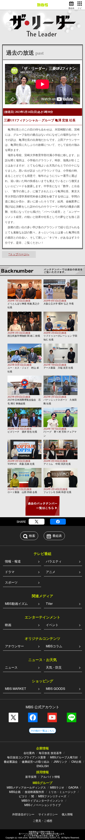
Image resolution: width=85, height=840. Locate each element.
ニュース (11, 667)
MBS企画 (15, 792)
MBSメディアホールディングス (26, 787)
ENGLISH (43, 766)
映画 (8, 625)
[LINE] (71, 717)
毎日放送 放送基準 (50, 753)
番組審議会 (11, 762)
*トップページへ (18, 254)
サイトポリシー (48, 814)
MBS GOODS (55, 688)
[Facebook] (58, 522)
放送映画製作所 (34, 792)
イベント (52, 625)
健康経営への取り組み (35, 762)
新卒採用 (30, 777)
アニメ (50, 571)
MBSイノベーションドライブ (42, 805)
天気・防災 (54, 667)
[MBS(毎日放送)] (42, 5)
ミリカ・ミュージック (62, 792)
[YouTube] (52, 717)
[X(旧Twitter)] (36, 522)
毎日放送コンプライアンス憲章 (26, 757)
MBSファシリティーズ (52, 796)
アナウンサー (14, 646)
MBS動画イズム (16, 603)
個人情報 (67, 814)
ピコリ (23, 796)
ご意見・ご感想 (42, 821)
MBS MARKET (15, 688)
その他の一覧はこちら (42, 730)
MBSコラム (54, 646)
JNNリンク (60, 762)
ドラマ (9, 571)
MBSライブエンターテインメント (42, 800)
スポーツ (11, 582)
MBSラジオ (57, 787)
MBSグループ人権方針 (64, 757)
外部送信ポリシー (23, 814)
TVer (49, 603)
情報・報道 (13, 561)
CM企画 (76, 762)
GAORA (73, 787)
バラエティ (54, 561)
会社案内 (29, 753)
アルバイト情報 (50, 777)
